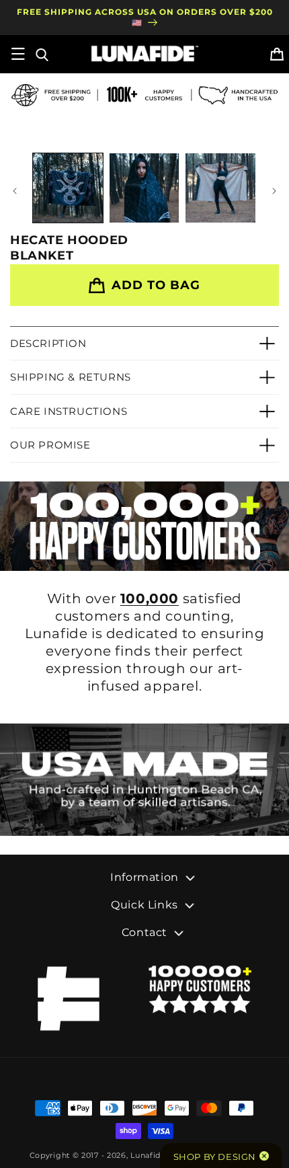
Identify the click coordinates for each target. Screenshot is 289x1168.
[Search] (41, 54)
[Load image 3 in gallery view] (220, 188)
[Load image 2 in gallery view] (144, 188)
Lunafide (148, 1155)
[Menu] (18, 54)
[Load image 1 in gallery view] (68, 188)
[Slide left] (15, 191)
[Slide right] (274, 191)
